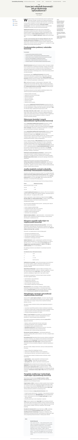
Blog (43, 1)
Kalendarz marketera (57, 1)
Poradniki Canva (49, 1)
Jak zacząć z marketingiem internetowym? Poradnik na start (61, 33)
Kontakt (64, 1)
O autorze (38, 1)
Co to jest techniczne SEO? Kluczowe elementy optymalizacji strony (61, 29)
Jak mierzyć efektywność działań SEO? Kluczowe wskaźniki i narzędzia (60, 22)
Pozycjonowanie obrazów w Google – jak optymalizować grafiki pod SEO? (61, 37)
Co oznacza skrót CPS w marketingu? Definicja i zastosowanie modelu (60, 25)
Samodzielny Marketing (17, 1)
